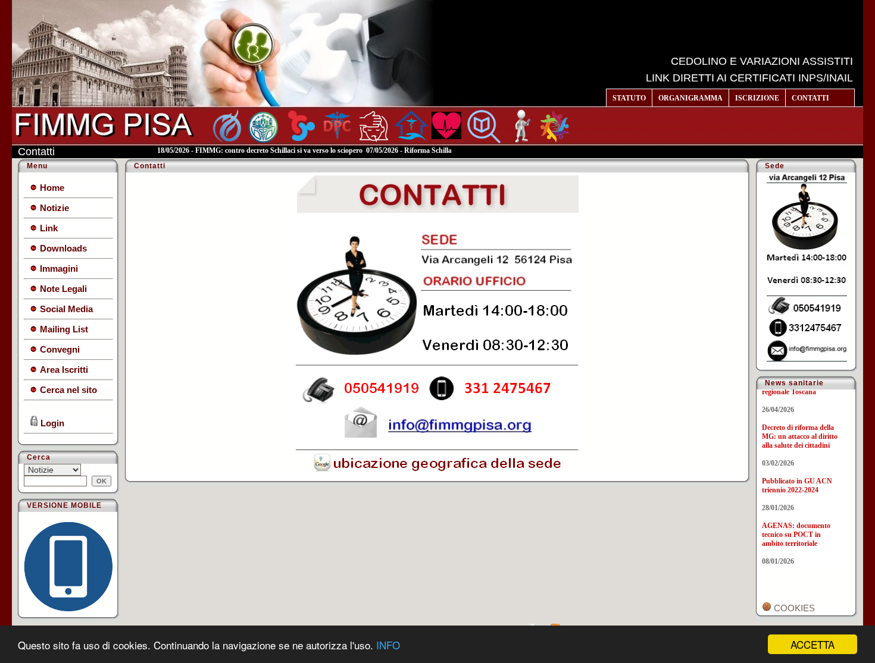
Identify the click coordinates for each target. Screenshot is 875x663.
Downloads (62, 248)
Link (48, 228)
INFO (388, 644)
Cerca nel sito (67, 390)
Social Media (65, 309)
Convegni (59, 349)
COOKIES (793, 608)
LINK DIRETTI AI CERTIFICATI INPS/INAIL (749, 78)
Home (51, 188)
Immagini (58, 268)
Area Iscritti (63, 370)
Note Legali (62, 289)
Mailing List (63, 329)
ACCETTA (812, 644)
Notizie (53, 208)
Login (51, 423)
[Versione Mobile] (68, 608)
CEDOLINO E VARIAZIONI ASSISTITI (762, 61)
